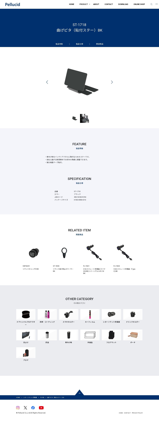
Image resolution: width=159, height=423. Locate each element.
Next (112, 82)
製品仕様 (79, 44)
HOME (71, 5)
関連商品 (99, 44)
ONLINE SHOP (139, 5)
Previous (47, 82)
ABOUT (96, 5)
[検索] (151, 4)
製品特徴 (59, 44)
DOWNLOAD (123, 5)
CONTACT (109, 5)
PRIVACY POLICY (137, 413)
